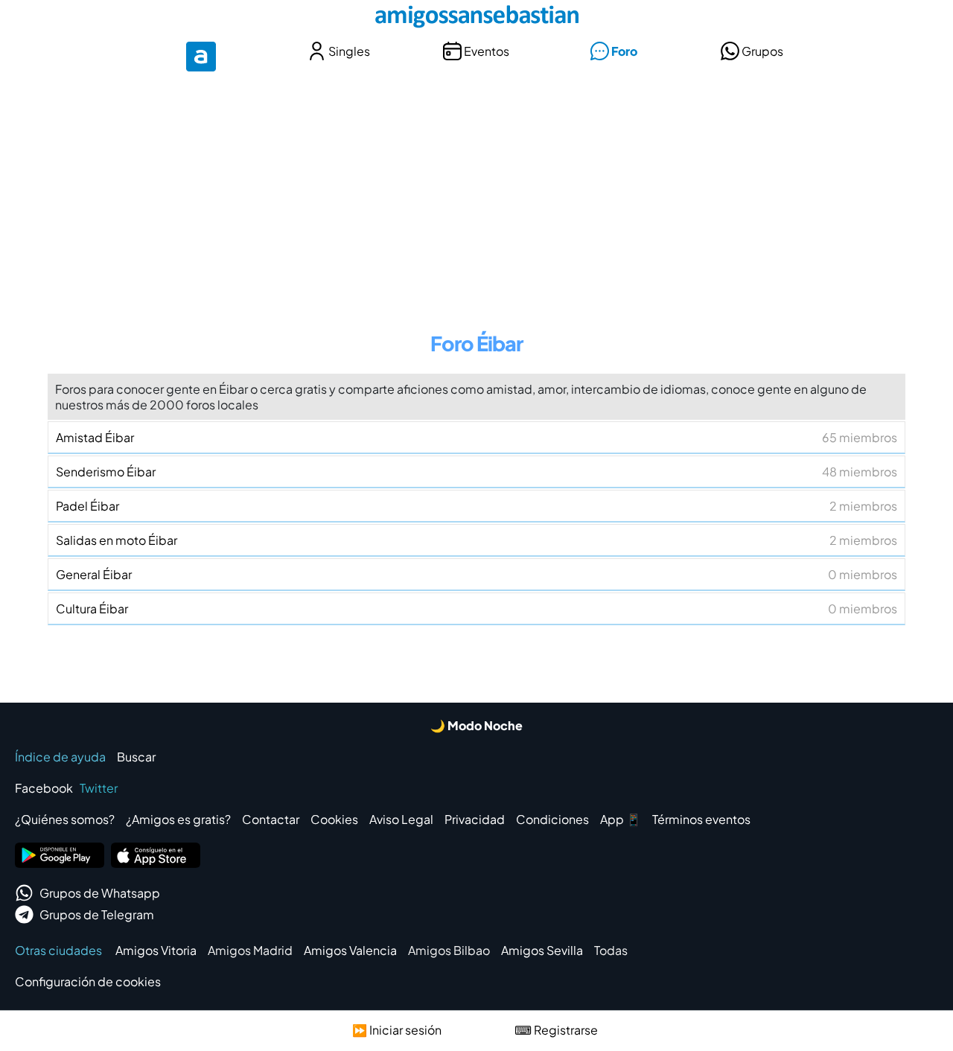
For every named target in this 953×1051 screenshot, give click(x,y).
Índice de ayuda (60, 756)
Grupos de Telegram (96, 914)
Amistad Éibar (476, 437)
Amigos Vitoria (156, 950)
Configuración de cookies (88, 981)
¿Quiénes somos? (65, 819)
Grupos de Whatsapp (99, 893)
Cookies (334, 819)
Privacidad (474, 819)
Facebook (44, 788)
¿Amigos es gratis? (178, 819)
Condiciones (552, 819)
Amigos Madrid (250, 950)
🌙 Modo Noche (476, 725)
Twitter (99, 788)
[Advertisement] (476, 192)
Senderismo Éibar (476, 471)
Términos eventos (701, 819)
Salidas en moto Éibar (476, 540)
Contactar (270, 819)
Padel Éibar (476, 506)
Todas (611, 950)
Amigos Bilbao (449, 950)
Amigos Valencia (350, 950)
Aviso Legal (401, 819)
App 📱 (620, 819)
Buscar (136, 756)
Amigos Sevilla (542, 950)
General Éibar (476, 574)
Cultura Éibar (476, 608)
